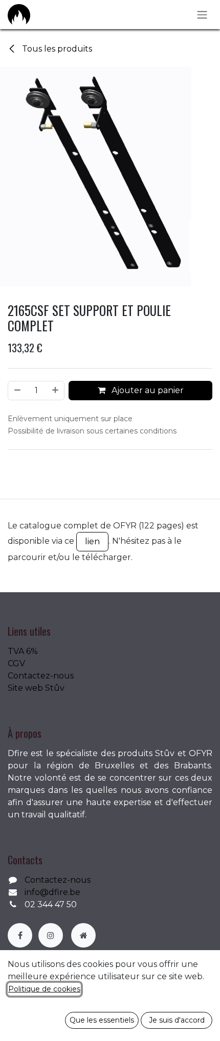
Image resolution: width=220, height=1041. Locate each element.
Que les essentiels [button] (102, 1020)
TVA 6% (23, 651)
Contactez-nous (41, 676)
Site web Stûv (36, 688)
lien (92, 541)
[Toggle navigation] (202, 14)
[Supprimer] (17, 390)
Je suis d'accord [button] (177, 1020)
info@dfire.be (52, 892)
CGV (16, 663)
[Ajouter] (55, 390)
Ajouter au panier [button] (146, 390)
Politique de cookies (44, 989)
